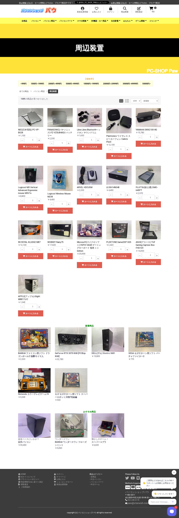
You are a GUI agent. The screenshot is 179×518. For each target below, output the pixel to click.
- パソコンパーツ (96, 482)
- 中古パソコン (96, 479)
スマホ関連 (81, 21)
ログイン (60, 474)
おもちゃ (127, 21)
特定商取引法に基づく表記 (31, 482)
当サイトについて (28, 477)
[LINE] (138, 478)
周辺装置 (53, 91)
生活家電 (114, 21)
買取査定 (24, 484)
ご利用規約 (25, 487)
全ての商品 (24, 91)
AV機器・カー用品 (98, 21)
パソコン (35, 21)
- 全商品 (93, 477)
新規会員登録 (61, 484)
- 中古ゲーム (95, 484)
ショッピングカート (64, 482)
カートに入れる (31, 147)
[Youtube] (133, 478)
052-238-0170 (133, 500)
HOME (23, 474)
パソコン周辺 (49, 21)
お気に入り (61, 479)
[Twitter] (127, 478)
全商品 (24, 21)
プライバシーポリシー (29, 479)
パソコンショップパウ (137, 492)
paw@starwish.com (138, 503)
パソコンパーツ (65, 21)
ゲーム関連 (140, 21)
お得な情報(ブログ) (104, 3)
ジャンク (153, 21)
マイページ (61, 477)
